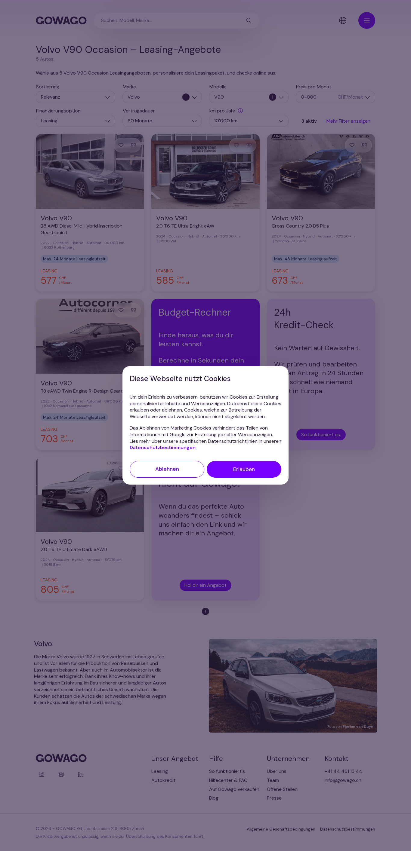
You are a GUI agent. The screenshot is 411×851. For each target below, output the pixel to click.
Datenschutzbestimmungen (163, 448)
